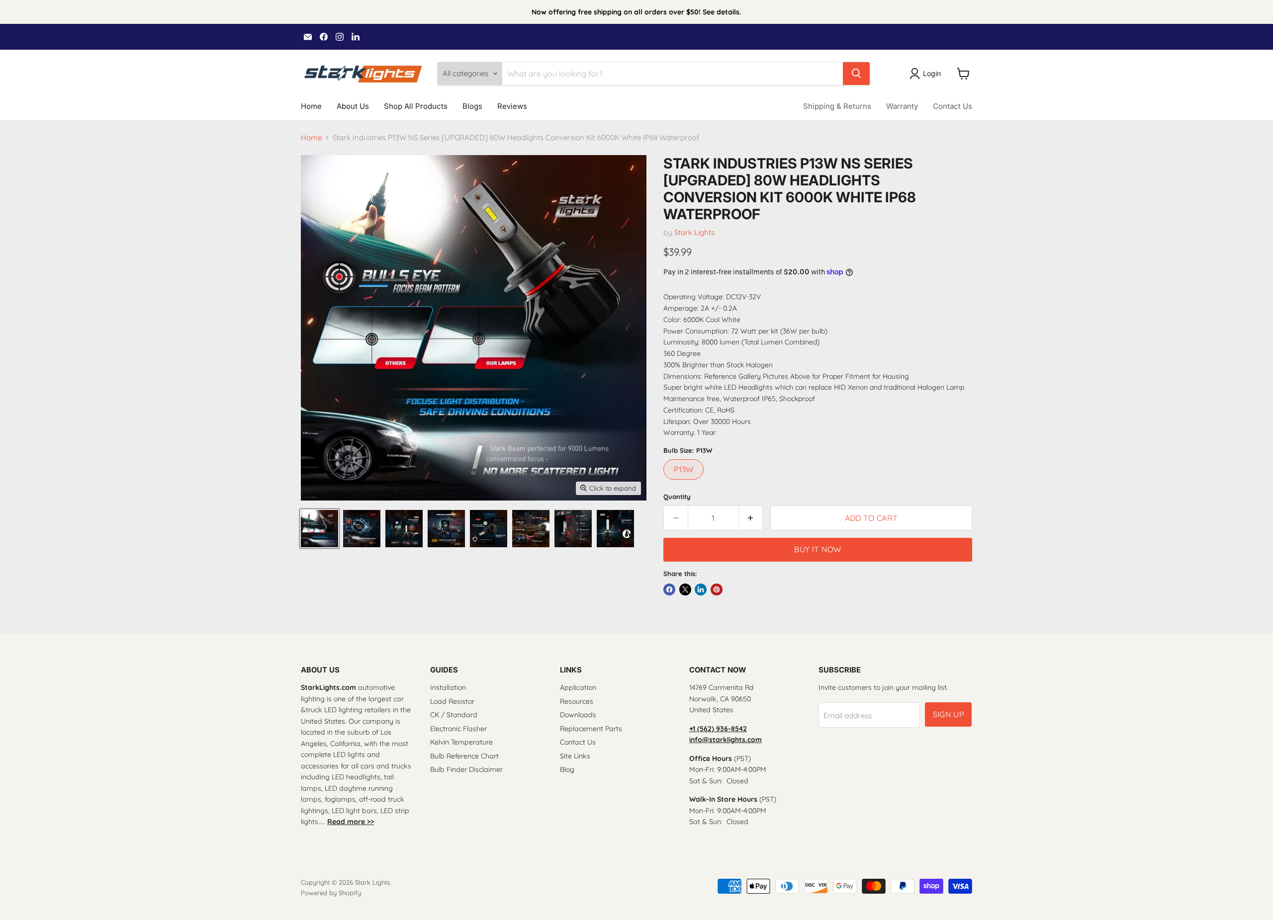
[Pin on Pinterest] (717, 589)
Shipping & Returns (837, 106)
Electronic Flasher (458, 728)
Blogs (472, 106)
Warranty (902, 106)
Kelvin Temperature (461, 742)
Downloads (578, 714)
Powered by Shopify (331, 893)
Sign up (948, 714)
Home (311, 106)
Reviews (512, 106)
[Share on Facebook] (669, 589)
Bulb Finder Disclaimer (466, 769)
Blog (567, 769)
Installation (448, 687)
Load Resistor (452, 701)
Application (578, 687)
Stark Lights (694, 232)
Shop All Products (416, 106)
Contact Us (952, 106)
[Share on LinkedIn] (701, 589)
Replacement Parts (591, 728)
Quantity (677, 497)
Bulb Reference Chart (464, 756)
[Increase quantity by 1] (751, 517)
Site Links (575, 756)
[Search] (856, 73)
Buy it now (817, 549)
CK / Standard (453, 714)
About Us (353, 106)
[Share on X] (685, 589)
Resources (576, 701)
